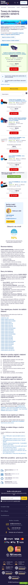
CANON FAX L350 (5, 318)
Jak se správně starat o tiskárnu (10, 447)
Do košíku (15, 69)
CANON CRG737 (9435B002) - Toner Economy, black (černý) (17, 138)
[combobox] (12, 94)
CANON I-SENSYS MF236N (7, 338)
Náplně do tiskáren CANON (8, 37)
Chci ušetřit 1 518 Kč (15, 176)
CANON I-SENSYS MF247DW (7, 347)
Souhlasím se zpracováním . (11, 501)
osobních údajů (17, 501)
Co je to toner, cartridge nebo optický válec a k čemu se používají (15, 76)
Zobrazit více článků (5, 84)
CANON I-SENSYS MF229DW (7, 332)
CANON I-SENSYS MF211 (6, 322)
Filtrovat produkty (14, 88)
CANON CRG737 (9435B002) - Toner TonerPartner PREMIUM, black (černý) (17, 100)
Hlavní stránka (3, 7)
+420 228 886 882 (10, 215)
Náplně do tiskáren (11, 7)
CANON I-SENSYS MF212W (7, 323)
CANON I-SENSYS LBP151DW (7, 319)
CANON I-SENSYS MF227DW (7, 331)
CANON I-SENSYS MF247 (6, 345)
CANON (18, 7)
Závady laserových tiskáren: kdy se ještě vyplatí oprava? (15, 446)
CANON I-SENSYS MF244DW (7, 344)
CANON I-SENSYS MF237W (7, 340)
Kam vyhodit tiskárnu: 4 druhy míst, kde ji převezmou (14, 453)
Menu (24, 2)
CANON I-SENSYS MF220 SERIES (8, 328)
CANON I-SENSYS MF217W (7, 326)
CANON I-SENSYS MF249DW (7, 348)
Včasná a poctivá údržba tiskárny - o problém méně (14, 449)
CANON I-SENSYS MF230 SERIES (8, 334)
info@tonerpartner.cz (11, 218)
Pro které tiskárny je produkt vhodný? (14, 61)
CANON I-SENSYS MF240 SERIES (8, 341)
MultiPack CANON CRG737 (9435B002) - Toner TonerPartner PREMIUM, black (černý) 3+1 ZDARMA (14, 53)
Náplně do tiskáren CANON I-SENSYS (10, 40)
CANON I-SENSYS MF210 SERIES (8, 321)
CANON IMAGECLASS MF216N (7, 350)
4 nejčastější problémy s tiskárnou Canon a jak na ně (14, 438)
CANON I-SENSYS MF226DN (7, 329)
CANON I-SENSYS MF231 (6, 335)
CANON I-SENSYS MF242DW (7, 342)
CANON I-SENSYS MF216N (7, 325)
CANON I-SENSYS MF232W (7, 337)
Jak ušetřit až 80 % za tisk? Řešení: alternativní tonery (15, 81)
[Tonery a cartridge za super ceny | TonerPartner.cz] (5, 3)
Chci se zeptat (10, 221)
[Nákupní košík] (17, 2)
